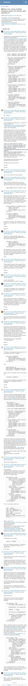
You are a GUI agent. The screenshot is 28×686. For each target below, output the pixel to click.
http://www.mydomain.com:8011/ (13, 528)
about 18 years (7, 349)
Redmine (9, 685)
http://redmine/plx (13, 398)
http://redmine (21, 447)
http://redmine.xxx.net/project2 (9, 24)
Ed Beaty (22, 391)
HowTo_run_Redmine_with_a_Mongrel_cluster (15, 38)
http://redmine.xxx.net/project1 (9, 22)
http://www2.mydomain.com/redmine (14, 633)
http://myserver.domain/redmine (12, 125)
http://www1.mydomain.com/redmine (16, 628)
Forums (3, 6)
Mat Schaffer (23, 32)
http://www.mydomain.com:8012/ (13, 529)
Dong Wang (9, 15)
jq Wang (22, 466)
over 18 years (15, 15)
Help (7, 6)
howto (24, 560)
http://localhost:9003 (17, 440)
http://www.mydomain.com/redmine (13, 522)
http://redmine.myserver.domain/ (13, 126)
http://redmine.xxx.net (7, 19)
